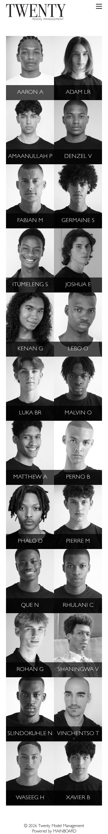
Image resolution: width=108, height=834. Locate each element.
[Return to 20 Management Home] (36, 13)
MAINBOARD (64, 832)
